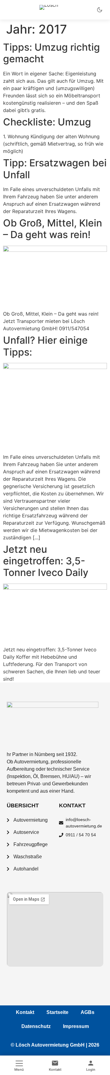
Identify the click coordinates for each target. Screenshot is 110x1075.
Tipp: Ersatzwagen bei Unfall (55, 168)
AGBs (87, 1012)
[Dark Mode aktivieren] (99, 9)
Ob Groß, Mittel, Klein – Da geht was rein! (52, 229)
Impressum (76, 1026)
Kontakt (25, 1012)
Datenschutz (36, 1026)
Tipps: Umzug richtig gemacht (51, 53)
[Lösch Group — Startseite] (55, 10)
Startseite (57, 1012)
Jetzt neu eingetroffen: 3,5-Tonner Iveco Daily (45, 561)
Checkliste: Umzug (47, 122)
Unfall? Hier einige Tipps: (45, 346)
